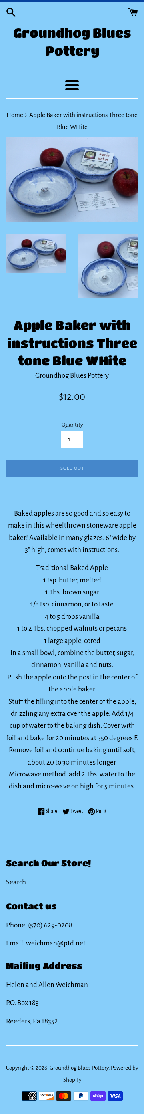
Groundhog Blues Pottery (72, 41)
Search (16, 882)
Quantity (72, 425)
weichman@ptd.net (56, 943)
